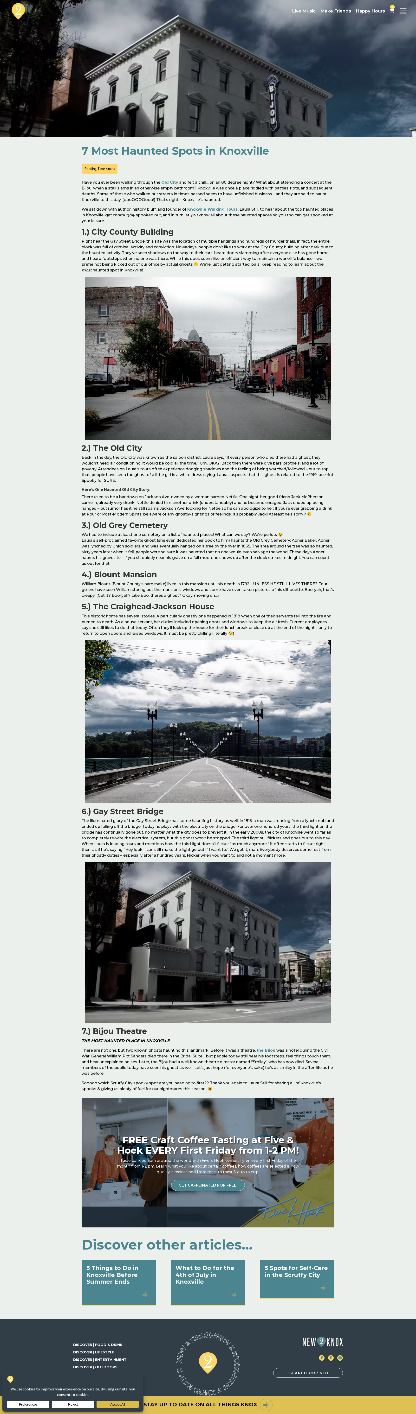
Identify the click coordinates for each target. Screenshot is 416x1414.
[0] (392, 11)
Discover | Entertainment (100, 1359)
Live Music (304, 11)
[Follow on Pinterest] (331, 1358)
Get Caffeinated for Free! (208, 1185)
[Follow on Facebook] (322, 1358)
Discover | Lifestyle (93, 1352)
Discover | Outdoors (95, 1367)
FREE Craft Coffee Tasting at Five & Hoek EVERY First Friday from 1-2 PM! (208, 1145)
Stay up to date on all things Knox (200, 1404)
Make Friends (335, 11)
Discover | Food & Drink (97, 1345)
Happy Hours (370, 11)
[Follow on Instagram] (340, 1358)
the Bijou (266, 1050)
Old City (169, 182)
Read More (145, 1295)
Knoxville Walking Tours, (213, 209)
